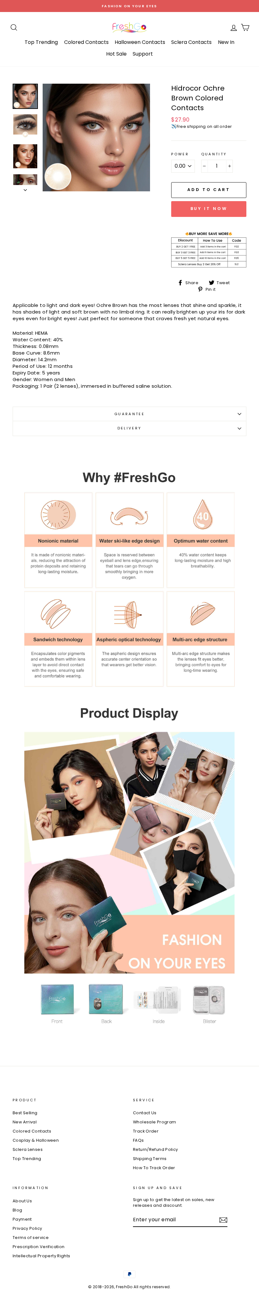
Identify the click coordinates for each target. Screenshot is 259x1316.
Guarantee (129, 413)
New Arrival (25, 1122)
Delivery (129, 428)
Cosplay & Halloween (36, 1140)
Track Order (146, 1131)
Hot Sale (116, 53)
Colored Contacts (86, 42)
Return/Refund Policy (155, 1149)
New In (226, 42)
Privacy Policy (27, 1228)
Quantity (214, 154)
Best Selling (25, 1113)
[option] (129, 6)
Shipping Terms (149, 1158)
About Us (22, 1201)
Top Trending (41, 42)
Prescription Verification (38, 1246)
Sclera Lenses (28, 1149)
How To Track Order (154, 1167)
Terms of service (31, 1237)
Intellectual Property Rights (41, 1256)
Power (180, 154)
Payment (22, 1219)
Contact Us (145, 1113)
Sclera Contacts (191, 42)
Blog (17, 1210)
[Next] (25, 188)
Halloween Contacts (140, 42)
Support (143, 53)
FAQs (138, 1140)
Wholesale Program (154, 1122)
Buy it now (208, 209)
